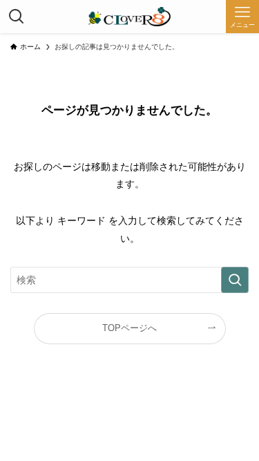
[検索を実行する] (235, 280)
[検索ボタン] (16, 16)
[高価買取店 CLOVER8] (129, 16)
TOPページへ (129, 328)
